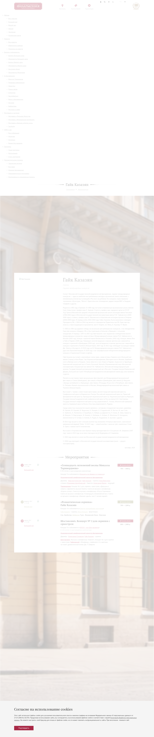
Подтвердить (23, 728)
